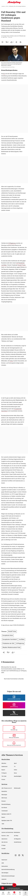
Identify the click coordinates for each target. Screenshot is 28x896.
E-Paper (4, 845)
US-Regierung (12, 243)
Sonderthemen (17, 842)
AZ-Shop (16, 835)
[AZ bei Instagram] (19, 855)
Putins (11, 361)
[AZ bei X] (23, 855)
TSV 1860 (4, 776)
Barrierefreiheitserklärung (8, 869)
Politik (7, 6)
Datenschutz (5, 866)
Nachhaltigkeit (17, 776)
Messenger (4, 794)
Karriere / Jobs (5, 835)
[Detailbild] (25, 47)
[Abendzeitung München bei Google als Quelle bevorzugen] (21, 42)
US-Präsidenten (20, 263)
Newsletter (4, 791)
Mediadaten (17, 832)
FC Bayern (4, 773)
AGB (3, 863)
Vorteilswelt (5, 810)
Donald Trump (22, 265)
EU (4, 73)
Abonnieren (4, 838)
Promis (3, 779)
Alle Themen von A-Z (7, 788)
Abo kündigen (5, 872)
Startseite (3, 6)
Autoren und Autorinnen (7, 832)
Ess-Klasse (4, 807)
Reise (15, 773)
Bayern (3, 769)
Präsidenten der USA (8, 643)
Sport (15, 763)
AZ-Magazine (17, 838)
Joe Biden (4, 265)
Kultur (15, 769)
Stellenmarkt (17, 788)
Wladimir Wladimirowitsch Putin (11, 647)
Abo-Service (5, 842)
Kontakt (3, 848)
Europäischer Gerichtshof (10, 639)
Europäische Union (8, 635)
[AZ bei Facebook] (16, 855)
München (4, 763)
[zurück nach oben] (14, 885)
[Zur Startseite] (14, 3)
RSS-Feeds (4, 797)
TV (14, 766)
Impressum (4, 859)
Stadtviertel (4, 766)
